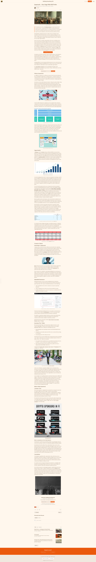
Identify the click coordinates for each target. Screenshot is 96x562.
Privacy (47, 556)
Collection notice (53, 556)
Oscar (40, 189)
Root (44, 189)
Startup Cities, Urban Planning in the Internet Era (43, 539)
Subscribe (89, 1)
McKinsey (36, 152)
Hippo (55, 188)
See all (36, 545)
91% (35, 265)
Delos (43, 346)
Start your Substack (46, 558)
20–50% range (46, 312)
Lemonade (58, 188)
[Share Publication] (87, 1)
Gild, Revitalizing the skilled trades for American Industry (41, 535)
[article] (48, 530)
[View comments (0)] (37, 10)
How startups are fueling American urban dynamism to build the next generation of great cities (43, 541)
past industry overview (40, 66)
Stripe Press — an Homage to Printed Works (42, 529)
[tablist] (37, 518)
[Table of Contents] (0, 281)
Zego (49, 346)
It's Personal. (36, 534)
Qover (39, 320)
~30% (49, 193)
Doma (52, 188)
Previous (37, 512)
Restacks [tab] (39, 517)
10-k (54, 221)
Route (50, 319)
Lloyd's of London (48, 24)
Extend (52, 319)
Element (35, 320)
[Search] (85, 1)
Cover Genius (56, 319)
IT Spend (50, 241)
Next (59, 512)
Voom (52, 346)
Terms (49, 556)
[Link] (33, 73)
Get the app (51, 558)
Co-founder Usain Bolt (51, 365)
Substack (44, 560)
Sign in (94, 1)
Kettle (41, 346)
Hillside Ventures (48, 26)
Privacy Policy (53, 504)
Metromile (36, 189)
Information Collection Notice (47, 504)
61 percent (55, 268)
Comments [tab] (36, 517)
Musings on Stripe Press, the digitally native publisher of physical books (43, 530)
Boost (43, 320)
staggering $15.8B (42, 156)
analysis (45, 251)
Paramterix (57, 346)
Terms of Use (51, 503)
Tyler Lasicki (37, 7)
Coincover (46, 346)
